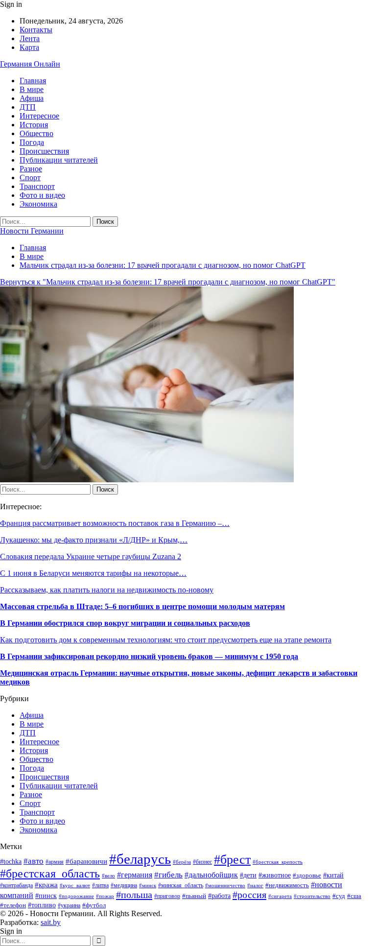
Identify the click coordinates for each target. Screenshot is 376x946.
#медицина (124, 885)
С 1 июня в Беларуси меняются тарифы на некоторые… (93, 573)
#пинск (46, 895)
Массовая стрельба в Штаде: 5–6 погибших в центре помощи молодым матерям (142, 606)
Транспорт (37, 186)
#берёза (182, 862)
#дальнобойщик (211, 874)
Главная (33, 80)
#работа (219, 895)
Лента (30, 38)
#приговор (167, 896)
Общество (36, 133)
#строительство (312, 896)
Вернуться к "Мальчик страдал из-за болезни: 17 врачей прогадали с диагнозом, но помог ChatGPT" (167, 282)
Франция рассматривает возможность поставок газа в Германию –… (115, 523)
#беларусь (140, 859)
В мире (32, 89)
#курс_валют (75, 885)
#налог (255, 885)
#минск (147, 885)
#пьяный (194, 896)
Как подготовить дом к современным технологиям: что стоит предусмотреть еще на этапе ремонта (165, 640)
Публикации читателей (59, 160)
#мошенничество (225, 885)
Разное (31, 169)
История (34, 124)
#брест (232, 859)
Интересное (39, 116)
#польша (134, 894)
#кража (46, 885)
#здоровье (307, 875)
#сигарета (280, 896)
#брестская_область (50, 873)
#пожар (105, 896)
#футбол (94, 905)
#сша (354, 895)
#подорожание (76, 896)
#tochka (11, 861)
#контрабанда (16, 885)
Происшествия (44, 151)
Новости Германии (32, 231)
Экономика (38, 204)
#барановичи (86, 861)
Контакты (36, 29)
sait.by (51, 922)
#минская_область (180, 885)
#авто (34, 861)
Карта (29, 47)
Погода (32, 142)
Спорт (30, 177)
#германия (134, 875)
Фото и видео (42, 195)
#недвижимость (287, 885)
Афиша (32, 98)
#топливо (42, 905)
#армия (55, 862)
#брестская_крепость (278, 862)
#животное (274, 875)
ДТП (28, 107)
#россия (249, 894)
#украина (69, 905)
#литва (100, 885)
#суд (338, 895)
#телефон (13, 905)
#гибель (168, 874)
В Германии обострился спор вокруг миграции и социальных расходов (125, 623)
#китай (333, 875)
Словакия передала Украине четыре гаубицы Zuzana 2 (90, 556)
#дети (248, 875)
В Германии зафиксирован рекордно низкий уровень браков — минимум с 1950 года (149, 656)
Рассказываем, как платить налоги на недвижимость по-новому (106, 590)
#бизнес (202, 862)
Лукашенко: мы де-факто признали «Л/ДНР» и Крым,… (94, 540)
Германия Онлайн (30, 64)
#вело (108, 875)
